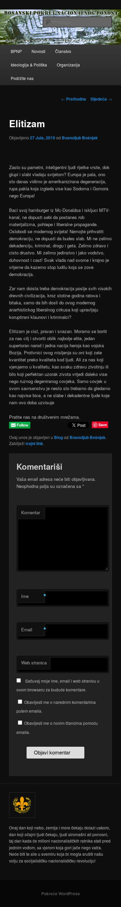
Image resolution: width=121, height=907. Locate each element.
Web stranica (34, 662)
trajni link (34, 443)
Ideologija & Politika (29, 64)
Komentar (30, 512)
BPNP (16, 51)
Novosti (38, 51)
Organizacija (68, 64)
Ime (33, 596)
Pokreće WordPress (60, 893)
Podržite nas (22, 78)
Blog (58, 437)
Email (33, 629)
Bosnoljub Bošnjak (80, 138)
